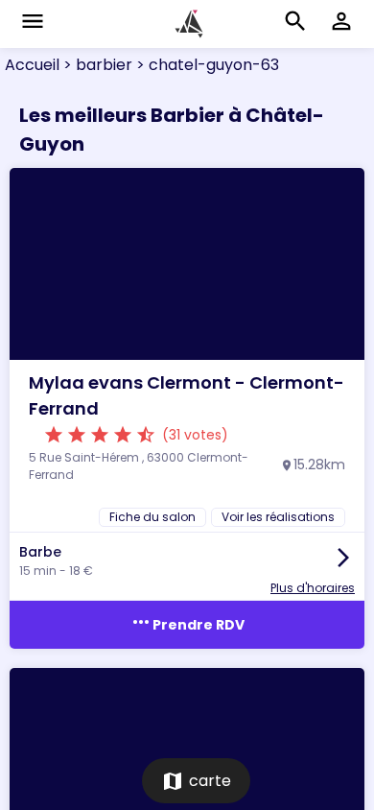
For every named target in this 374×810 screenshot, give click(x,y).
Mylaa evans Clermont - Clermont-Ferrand (186, 395)
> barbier (95, 65)
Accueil (32, 65)
